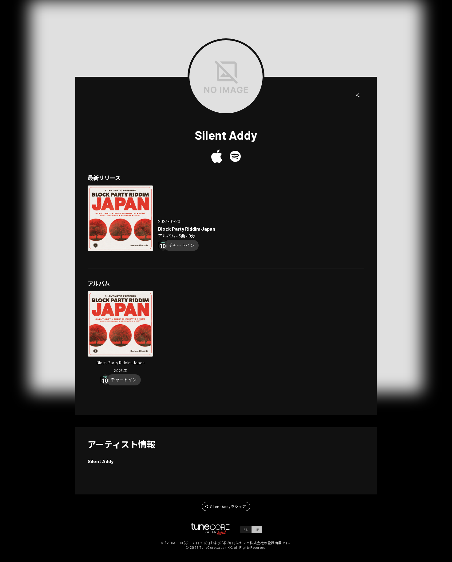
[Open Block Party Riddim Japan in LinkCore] (120, 218)
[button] (357, 95)
